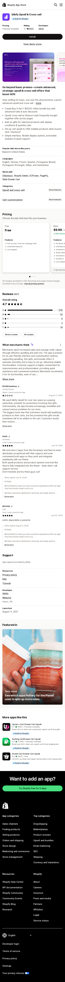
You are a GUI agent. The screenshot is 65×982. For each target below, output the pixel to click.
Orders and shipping (12, 840)
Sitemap (6, 966)
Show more (8, 379)
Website (6, 597)
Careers (37, 887)
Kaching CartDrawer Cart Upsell (26, 739)
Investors (38, 893)
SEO (35, 851)
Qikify (41, 29)
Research (7, 909)
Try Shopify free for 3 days (32, 788)
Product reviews (42, 834)
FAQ (4, 579)
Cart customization (12, 200)
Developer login (10, 944)
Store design (9, 846)
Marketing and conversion (15, 851)
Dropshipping (40, 824)
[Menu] (61, 4)
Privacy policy (9, 575)
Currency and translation (46, 862)
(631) (31, 29)
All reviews (29, 334)
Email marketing (41, 846)
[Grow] (33, 276)
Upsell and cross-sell (13, 190)
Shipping (37, 857)
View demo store (32, 44)
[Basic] (31, 276)
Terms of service (11, 951)
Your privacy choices (13, 973)
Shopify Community (12, 893)
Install (32, 36)
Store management (12, 857)
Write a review (11, 334)
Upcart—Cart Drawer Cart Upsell (26, 724)
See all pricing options (34, 284)
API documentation (12, 887)
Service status (41, 920)
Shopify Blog (9, 904)
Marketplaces (40, 829)
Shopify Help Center (12, 882)
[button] (32, 729)
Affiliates (38, 909)
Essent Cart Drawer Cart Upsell (26, 754)
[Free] (29, 276)
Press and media (42, 898)
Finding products (11, 829)
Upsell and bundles (43, 840)
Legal (36, 915)
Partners (37, 904)
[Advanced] (35, 276)
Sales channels (10, 824)
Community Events (12, 898)
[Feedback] (60, 345)
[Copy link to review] (18, 386)
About (36, 882)
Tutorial (6, 583)
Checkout (7, 175)
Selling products (11, 834)
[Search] (55, 4)
